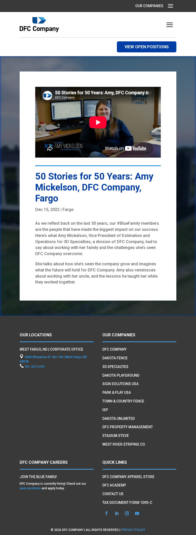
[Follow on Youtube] (137, 513)
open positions (30, 488)
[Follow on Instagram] (127, 513)
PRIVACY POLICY (133, 530)
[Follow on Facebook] (106, 513)
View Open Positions (147, 46)
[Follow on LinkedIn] (117, 513)
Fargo (68, 209)
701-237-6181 (34, 366)
